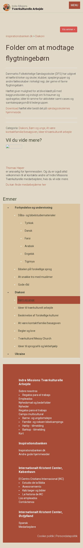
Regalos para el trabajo (36, 394)
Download (12, 108)
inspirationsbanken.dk (19, 36)
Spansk (23, 523)
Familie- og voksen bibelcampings (42, 421)
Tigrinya (30, 261)
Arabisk (29, 246)
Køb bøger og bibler (34, 490)
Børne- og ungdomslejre (37, 418)
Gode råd (23, 284)
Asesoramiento (31, 486)
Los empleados (28, 498)
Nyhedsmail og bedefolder (35, 402)
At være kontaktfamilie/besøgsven (39, 323)
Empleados (25, 398)
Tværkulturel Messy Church (34, 338)
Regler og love (26, 330)
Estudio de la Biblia (33, 482)
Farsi (27, 238)
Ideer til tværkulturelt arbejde (35, 307)
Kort (21, 433)
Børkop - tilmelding (33, 429)
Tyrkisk (29, 223)
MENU (75, 6)
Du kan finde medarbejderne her (26, 184)
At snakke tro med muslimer (35, 276)
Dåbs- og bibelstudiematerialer (37, 215)
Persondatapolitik (66, 536)
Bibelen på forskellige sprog (35, 269)
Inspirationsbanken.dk (32, 450)
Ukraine (20, 353)
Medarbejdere (27, 526)
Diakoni (20, 292)
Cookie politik (45, 536)
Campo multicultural (31, 414)
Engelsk (29, 253)
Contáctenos (26, 502)
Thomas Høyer (15, 168)
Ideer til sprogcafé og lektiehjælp (38, 346)
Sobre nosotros (28, 391)
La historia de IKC (32, 494)
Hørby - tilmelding (33, 425)
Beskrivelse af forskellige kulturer (38, 315)
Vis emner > (68, 29)
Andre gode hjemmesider (34, 454)
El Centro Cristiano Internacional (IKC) (41, 478)
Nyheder (24, 406)
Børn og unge (26, 300)
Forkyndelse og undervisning (33, 207)
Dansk (28, 230)
